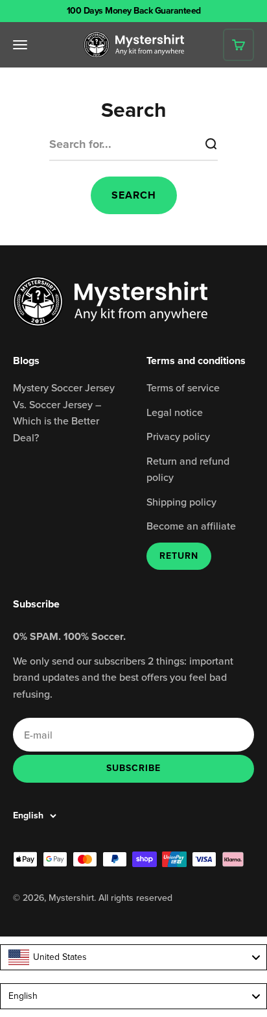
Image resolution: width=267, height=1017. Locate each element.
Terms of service (183, 387)
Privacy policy (178, 436)
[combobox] (133, 957)
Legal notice (174, 412)
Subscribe (133, 768)
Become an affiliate (191, 526)
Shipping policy (181, 502)
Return (178, 556)
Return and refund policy (187, 469)
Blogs (26, 360)
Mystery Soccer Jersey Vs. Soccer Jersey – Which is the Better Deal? (64, 412)
